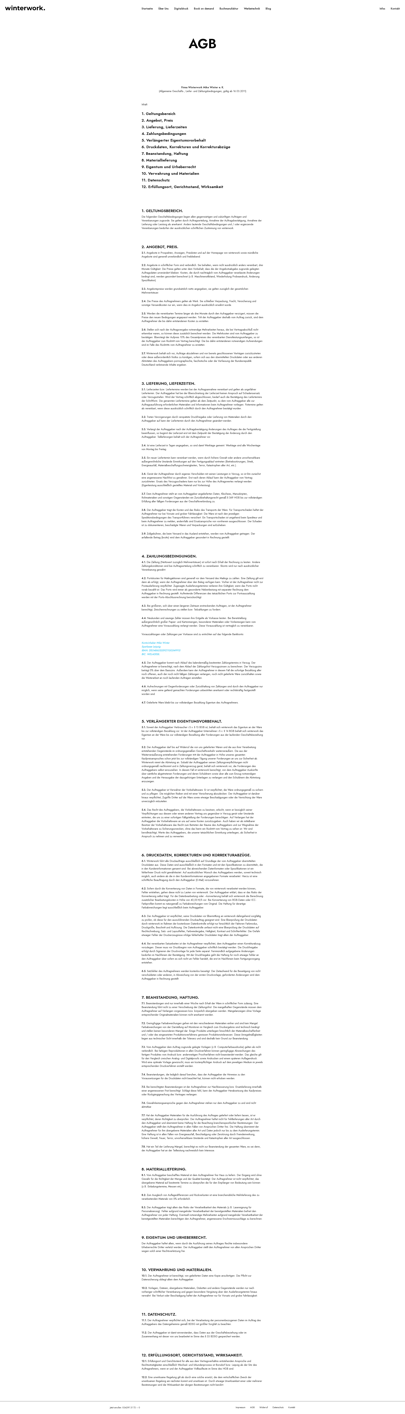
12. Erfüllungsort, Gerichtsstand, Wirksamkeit (182, 186)
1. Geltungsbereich (158, 113)
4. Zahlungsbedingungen (164, 133)
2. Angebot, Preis (157, 120)
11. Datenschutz (156, 180)
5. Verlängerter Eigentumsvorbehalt (174, 140)
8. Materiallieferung (159, 160)
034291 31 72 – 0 (131, 1407)
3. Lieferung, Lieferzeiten (164, 127)
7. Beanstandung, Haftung (165, 153)
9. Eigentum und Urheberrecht (169, 167)
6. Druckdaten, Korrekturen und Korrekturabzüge (186, 147)
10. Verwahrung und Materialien (170, 173)
